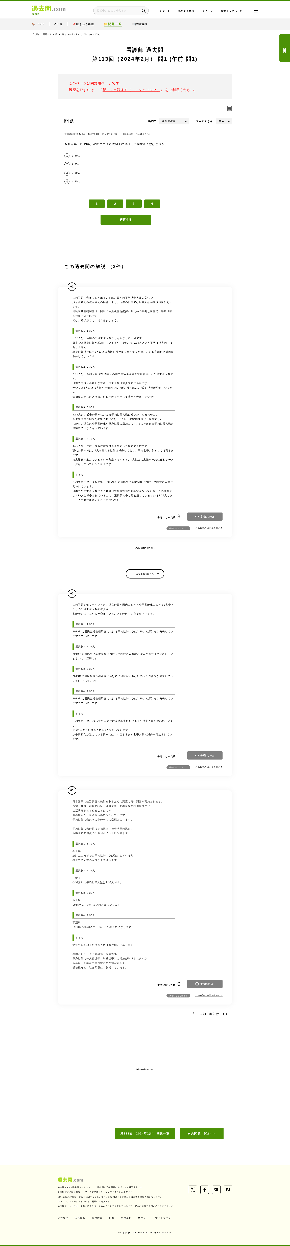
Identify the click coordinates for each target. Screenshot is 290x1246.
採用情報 (97, 1217)
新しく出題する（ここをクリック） (131, 90)
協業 (111, 1217)
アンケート (163, 11)
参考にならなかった (178, 528)
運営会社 (63, 1217)
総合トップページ (231, 11)
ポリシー (143, 1217)
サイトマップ (163, 1217)
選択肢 (152, 121)
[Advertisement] (145, 1097)
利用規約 (126, 1217)
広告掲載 (80, 1217)
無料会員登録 (186, 11)
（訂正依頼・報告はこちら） (137, 134)
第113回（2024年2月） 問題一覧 (145, 1133)
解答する (126, 219)
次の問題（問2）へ (202, 1133)
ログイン (207, 11)
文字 (204, 121)
